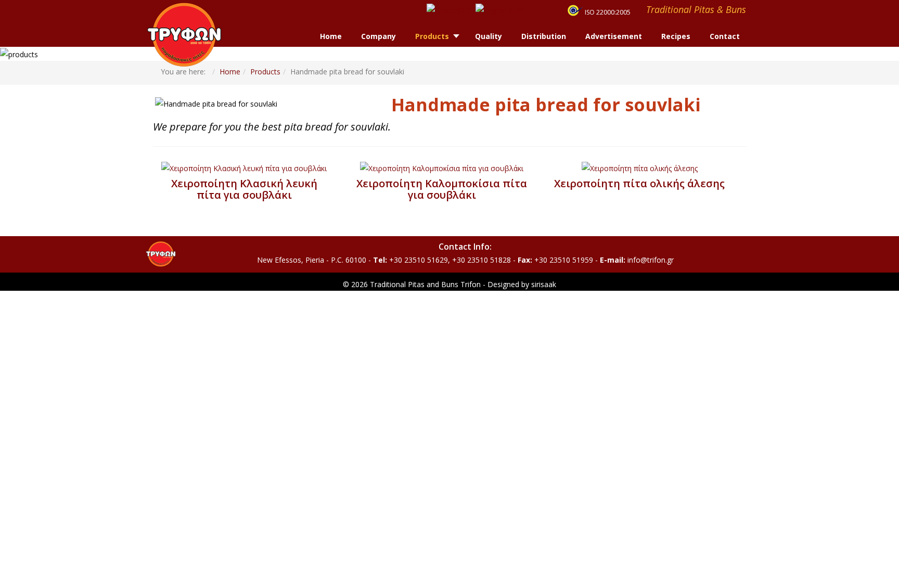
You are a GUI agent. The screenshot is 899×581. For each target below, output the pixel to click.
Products (265, 71)
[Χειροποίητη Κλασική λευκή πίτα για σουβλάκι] (244, 168)
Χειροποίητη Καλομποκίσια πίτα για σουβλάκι (441, 189)
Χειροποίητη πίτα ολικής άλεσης (639, 183)
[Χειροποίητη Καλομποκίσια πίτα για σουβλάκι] (441, 168)
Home (230, 71)
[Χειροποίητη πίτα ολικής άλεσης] (640, 168)
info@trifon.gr (650, 260)
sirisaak (543, 284)
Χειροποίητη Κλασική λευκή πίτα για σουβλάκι (244, 189)
